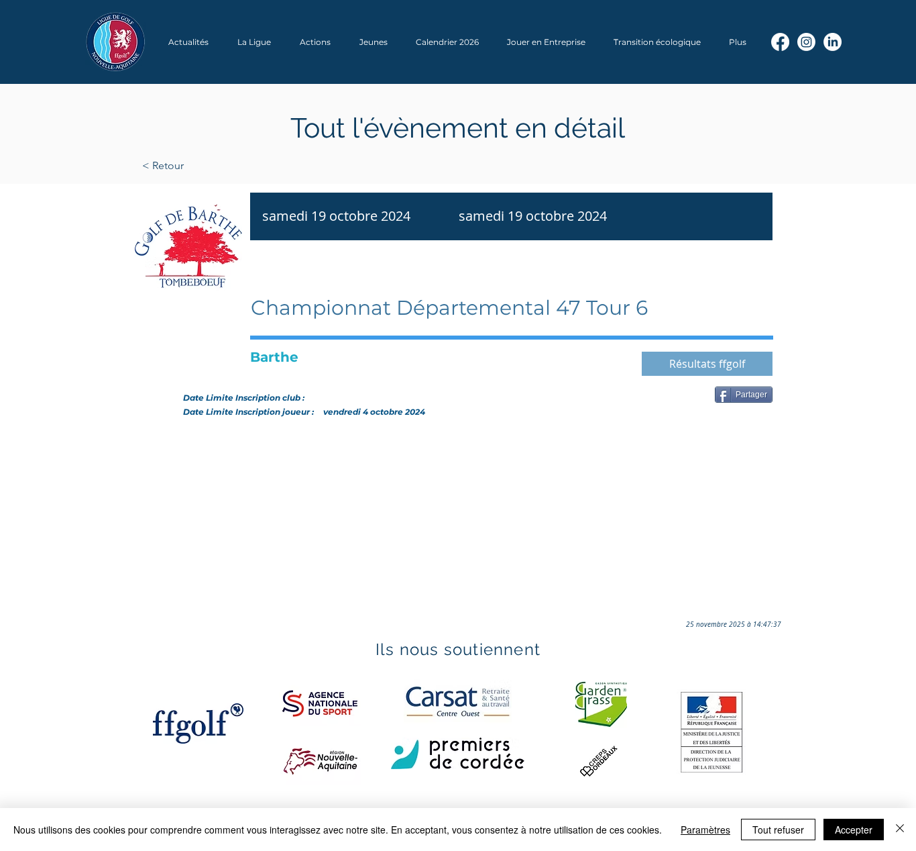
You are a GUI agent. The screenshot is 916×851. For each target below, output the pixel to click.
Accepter (853, 829)
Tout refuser (778, 829)
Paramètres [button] (705, 829)
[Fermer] (900, 829)
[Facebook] (780, 42)
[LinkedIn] (832, 42)
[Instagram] (806, 42)
